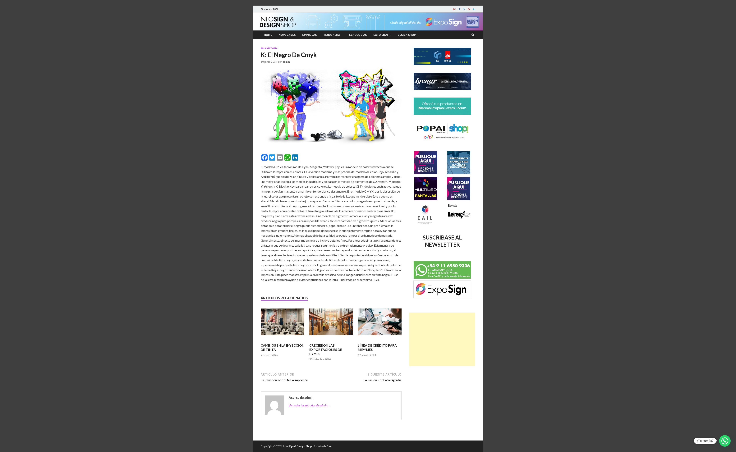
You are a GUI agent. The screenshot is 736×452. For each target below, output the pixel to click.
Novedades (287, 34)
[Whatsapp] (469, 9)
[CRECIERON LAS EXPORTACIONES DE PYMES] (331, 323)
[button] (725, 441)
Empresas (309, 34)
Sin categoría (269, 48)
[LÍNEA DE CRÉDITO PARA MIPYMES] (380, 323)
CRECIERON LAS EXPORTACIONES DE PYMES (325, 349)
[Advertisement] (442, 339)
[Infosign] (455, 9)
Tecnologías (357, 34)
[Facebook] (459, 9)
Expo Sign (380, 34)
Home (268, 34)
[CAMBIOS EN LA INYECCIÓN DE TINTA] (282, 323)
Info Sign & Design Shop (297, 446)
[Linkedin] (474, 9)
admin (286, 61)
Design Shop (407, 34)
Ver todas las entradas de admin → (310, 405)
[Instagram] (464, 9)
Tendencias (332, 34)
